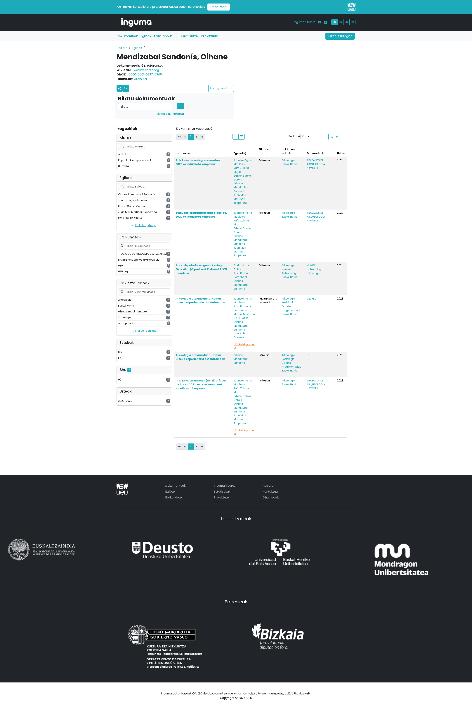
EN (346, 22)
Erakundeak (163, 36)
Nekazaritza (289, 269)
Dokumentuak (127, 36)
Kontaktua (270, 491)
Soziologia (288, 302)
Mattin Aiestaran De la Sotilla (244, 316)
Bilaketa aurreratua (170, 114)
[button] (126, 88)
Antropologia (290, 273)
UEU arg (311, 298)
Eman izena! (218, 7)
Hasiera (122, 48)
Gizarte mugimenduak (291, 308)
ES (340, 22)
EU (334, 22)
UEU (309, 355)
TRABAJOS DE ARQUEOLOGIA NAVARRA (316, 164)
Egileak (146, 36)
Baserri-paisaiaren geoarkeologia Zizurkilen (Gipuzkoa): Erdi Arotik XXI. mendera (202, 269)
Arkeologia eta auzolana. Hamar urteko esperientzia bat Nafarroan (200, 300)
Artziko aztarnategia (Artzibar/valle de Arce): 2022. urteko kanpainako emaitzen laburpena (201, 384)
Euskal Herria (290, 164)
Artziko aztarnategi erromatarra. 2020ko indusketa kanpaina (199, 162)
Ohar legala (271, 497)
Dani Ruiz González (239, 335)
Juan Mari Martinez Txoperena (240, 199)
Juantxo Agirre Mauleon (243, 162)
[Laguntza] (325, 22)
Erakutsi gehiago (145, 225)
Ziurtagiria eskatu (221, 88)
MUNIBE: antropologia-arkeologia (316, 269)
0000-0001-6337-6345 (145, 74)
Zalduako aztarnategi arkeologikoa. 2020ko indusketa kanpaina (201, 215)
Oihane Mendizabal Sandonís (241, 187)
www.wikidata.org (146, 70)
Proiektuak (209, 36)
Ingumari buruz (304, 22)
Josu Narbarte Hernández (242, 275)
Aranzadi (140, 79)
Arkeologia (288, 160)
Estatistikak (189, 36)
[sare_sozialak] (120, 88)
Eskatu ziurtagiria (340, 36)
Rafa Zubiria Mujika (241, 170)
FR (352, 22)
